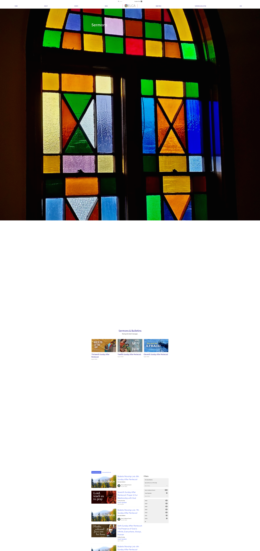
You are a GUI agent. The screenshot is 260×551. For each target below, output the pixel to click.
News (106, 6)
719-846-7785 (137, 1)
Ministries (158, 6)
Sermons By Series (106, 472)
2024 (156, 506)
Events (76, 6)
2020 (156, 518)
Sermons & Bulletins (200, 6)
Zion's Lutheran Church (156, 490)
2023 (156, 509)
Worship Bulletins (149, 479)
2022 (156, 512)
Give (241, 6)
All (145, 521)
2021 (156, 515)
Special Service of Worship (151, 482)
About (46, 6)
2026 (156, 500)
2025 (156, 503)
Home (16, 6)
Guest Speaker (156, 493)
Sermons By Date (96, 472)
